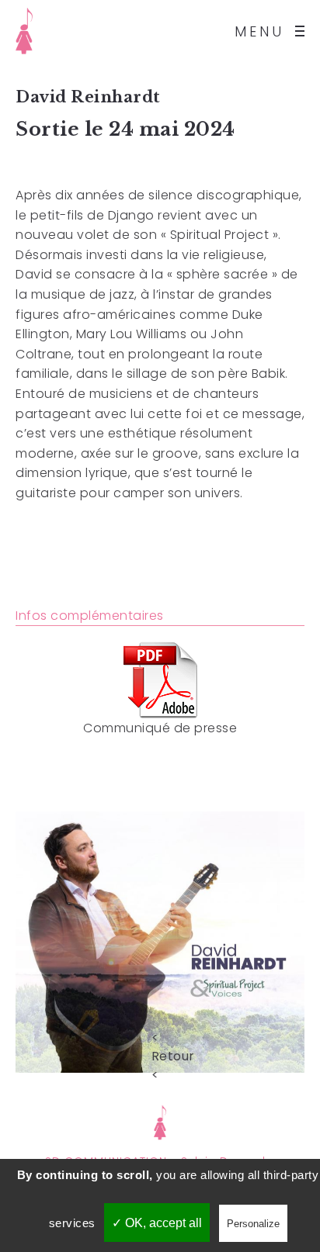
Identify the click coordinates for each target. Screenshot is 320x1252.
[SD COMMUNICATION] (24, 31)
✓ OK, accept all (157, 1223)
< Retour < (160, 1037)
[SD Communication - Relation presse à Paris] (160, 1121)
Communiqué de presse (160, 728)
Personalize (253, 1224)
